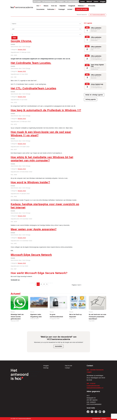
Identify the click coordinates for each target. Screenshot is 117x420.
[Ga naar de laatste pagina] (51, 283)
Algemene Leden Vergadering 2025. (36, 315)
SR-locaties (91, 6)
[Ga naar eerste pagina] (31, 283)
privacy (104, 418)
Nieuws (46, 6)
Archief (69, 9)
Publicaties (50, 9)
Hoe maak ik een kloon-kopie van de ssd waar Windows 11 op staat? (41, 133)
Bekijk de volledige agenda (94, 95)
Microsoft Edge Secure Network (31, 254)
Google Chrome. (21, 41)
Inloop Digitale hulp (97, 84)
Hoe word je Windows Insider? (30, 182)
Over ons (54, 6)
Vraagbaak (71, 6)
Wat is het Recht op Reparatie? (75, 315)
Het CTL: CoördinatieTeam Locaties (33, 88)
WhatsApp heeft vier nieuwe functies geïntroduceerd (17, 317)
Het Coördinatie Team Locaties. (31, 63)
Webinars (81, 6)
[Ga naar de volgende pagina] (49, 283)
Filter (14, 38)
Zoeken (96, 1)
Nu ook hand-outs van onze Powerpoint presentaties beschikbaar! (97, 317)
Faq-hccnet (68, 365)
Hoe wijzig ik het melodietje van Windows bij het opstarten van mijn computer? (42, 158)
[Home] (22, 7)
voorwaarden (96, 418)
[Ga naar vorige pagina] (33, 283)
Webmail (89, 1)
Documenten (40, 9)
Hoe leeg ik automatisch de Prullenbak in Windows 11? (46, 110)
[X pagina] (92, 411)
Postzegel (61, 9)
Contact (82, 1)
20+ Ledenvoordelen (71, 1)
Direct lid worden (81, 9)
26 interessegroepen (48, 1)
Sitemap (45, 368)
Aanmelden (58, 346)
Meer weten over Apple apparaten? (34, 229)
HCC (37, 6)
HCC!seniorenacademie (97, 14)
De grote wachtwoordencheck (56, 315)
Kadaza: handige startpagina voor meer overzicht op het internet (45, 205)
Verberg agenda (90, 99)
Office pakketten (96, 28)
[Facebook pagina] (88, 411)
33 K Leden (37, 1)
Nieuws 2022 (22, 49)
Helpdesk (63, 6)
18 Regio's (60, 1)
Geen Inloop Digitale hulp (97, 65)
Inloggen (102, 1)
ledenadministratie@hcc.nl (95, 388)
